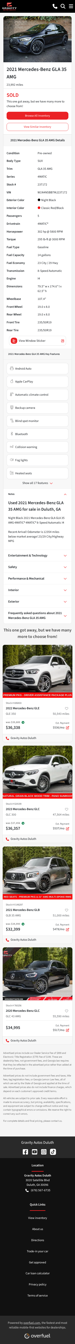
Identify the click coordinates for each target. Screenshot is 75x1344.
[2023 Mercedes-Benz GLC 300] (37, 772)
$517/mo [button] (61, 1028)
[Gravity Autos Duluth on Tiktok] (51, 1151)
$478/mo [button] (61, 927)
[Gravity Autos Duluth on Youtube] (33, 1151)
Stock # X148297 (14, 905)
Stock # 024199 (13, 804)
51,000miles (61, 915)
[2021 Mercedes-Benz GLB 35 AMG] (37, 872)
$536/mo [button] (61, 725)
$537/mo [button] (61, 826)
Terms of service (37, 1295)
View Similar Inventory (37, 127)
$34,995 (13, 1028)
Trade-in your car (37, 1251)
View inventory (37, 1218)
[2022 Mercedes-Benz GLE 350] (37, 671)
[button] (55, 6)
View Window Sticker (32, 340)
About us (37, 1229)
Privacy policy (37, 1284)
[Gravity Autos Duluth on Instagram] (42, 1151)
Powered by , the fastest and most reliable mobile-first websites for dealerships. (37, 1325)
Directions (37, 1240)
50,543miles (61, 714)
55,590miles (61, 1016)
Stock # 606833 (13, 703)
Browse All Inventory (37, 116)
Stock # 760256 (13, 1005)
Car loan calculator (38, 1273)
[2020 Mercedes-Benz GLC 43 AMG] (37, 973)
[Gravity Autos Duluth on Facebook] (23, 1151)
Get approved (37, 1262)
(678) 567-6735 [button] (40, 1190)
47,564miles (61, 814)
